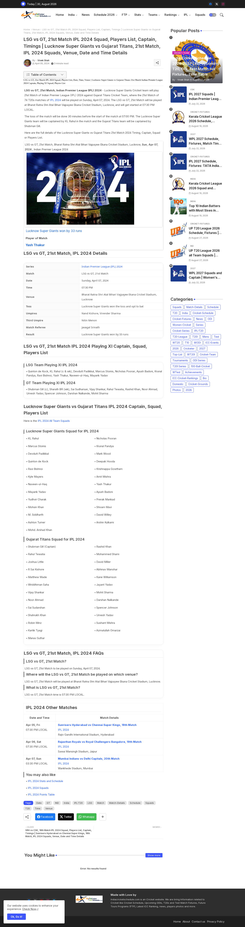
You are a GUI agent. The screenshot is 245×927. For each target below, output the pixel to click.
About (186, 921)
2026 (176, 348)
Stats (137, 15)
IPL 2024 (55, 100)
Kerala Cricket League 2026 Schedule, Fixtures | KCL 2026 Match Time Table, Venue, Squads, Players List (205, 119)
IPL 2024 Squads (38, 788)
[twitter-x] (217, 4)
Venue (36, 29)
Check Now (29, 908)
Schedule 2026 (104, 15)
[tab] (60, 15)
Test (216, 336)
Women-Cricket (182, 324)
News (85, 15)
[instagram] (223, 4)
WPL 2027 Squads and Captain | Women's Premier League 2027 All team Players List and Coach (205, 275)
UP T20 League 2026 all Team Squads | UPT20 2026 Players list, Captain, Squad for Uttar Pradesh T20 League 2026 (205, 253)
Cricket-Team (208, 354)
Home (60, 15)
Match (100, 802)
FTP (124, 15)
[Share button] (102, 816)
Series (199, 324)
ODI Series (199, 360)
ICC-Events (212, 342)
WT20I (191, 354)
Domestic (178, 384)
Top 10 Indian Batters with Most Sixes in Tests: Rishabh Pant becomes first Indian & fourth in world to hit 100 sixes (206, 208)
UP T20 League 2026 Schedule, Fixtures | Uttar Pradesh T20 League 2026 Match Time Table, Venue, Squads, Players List (204, 231)
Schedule (135, 802)
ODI (210, 318)
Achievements (193, 372)
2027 (202, 348)
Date (39, 802)
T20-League (180, 336)
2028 (189, 389)
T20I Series (179, 366)
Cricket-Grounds (198, 384)
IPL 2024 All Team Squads (54, 421)
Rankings (170, 15)
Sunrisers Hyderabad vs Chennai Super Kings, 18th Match (97, 725)
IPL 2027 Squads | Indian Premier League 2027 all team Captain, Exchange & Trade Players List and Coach (205, 96)
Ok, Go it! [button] (16, 916)
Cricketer (188, 348)
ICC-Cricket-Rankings (185, 378)
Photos (177, 389)
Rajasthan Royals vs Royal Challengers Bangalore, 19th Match (100, 741)
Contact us (198, 921)
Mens (205, 336)
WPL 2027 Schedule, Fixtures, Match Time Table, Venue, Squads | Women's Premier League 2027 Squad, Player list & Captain (205, 141)
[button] (212, 15)
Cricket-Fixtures (182, 318)
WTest (176, 372)
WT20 (176, 342)
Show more (154, 855)
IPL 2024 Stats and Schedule (45, 781)
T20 (27, 808)
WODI (197, 342)
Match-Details (117, 802)
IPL (186, 15)
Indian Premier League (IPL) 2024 (102, 266)
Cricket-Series (181, 330)
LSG (90, 802)
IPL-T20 (78, 802)
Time (37, 808)
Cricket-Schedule (203, 313)
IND (57, 802)
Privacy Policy (215, 921)
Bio (205, 378)
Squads (200, 15)
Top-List (177, 354)
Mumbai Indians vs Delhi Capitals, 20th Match (88, 758)
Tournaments (180, 360)
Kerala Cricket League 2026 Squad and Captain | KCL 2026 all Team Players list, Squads (205, 186)
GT (48, 802)
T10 (187, 342)
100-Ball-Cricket (200, 366)
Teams (152, 15)
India (71, 15)
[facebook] (210, 4)
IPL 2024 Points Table (41, 794)
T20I (195, 336)
